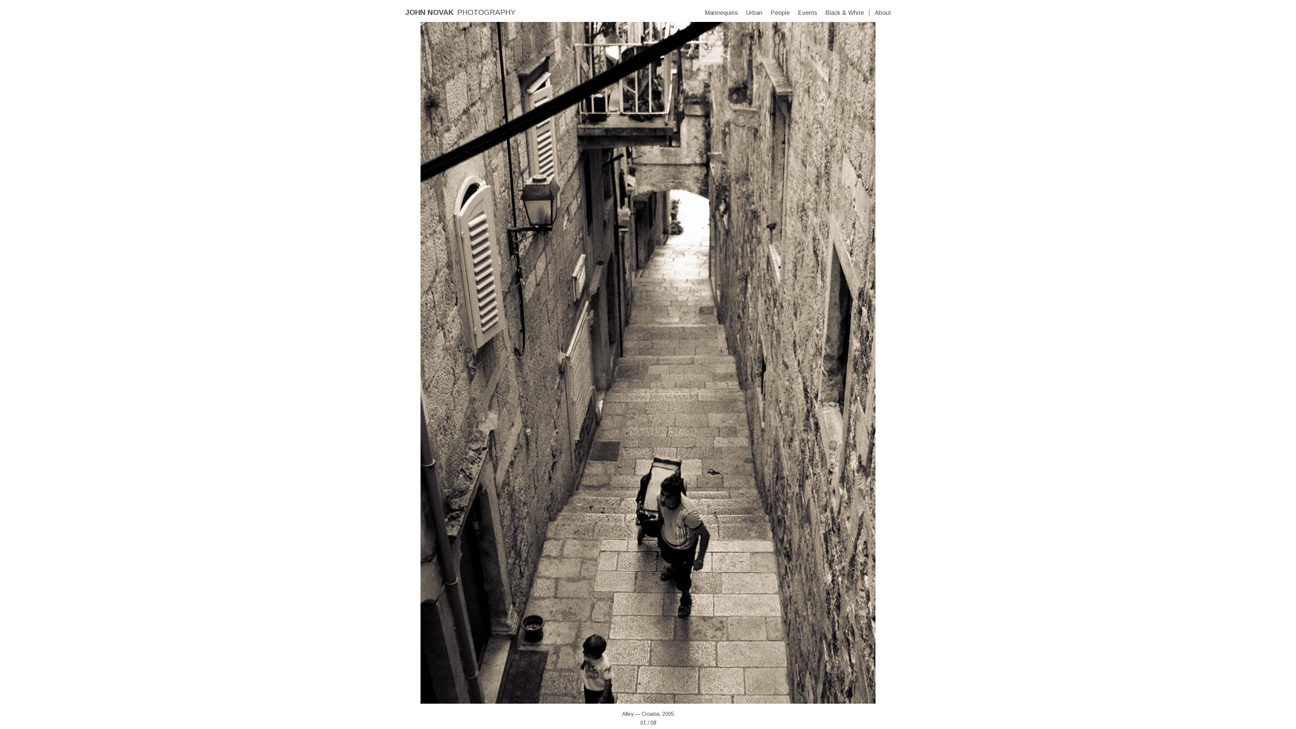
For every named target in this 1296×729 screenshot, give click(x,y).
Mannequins (721, 12)
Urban (754, 12)
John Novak (429, 12)
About (883, 12)
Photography (486, 12)
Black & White (845, 12)
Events (807, 12)
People (780, 12)
